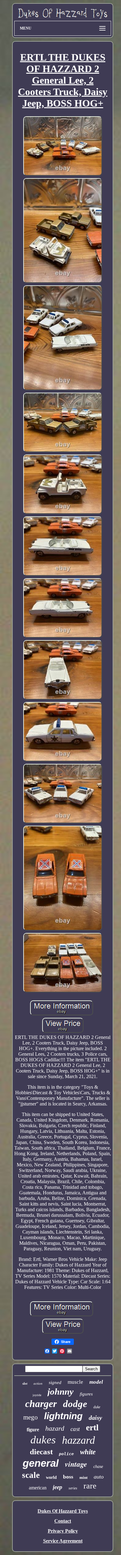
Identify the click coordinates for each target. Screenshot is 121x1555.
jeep (57, 1487)
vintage (76, 1464)
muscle (75, 1382)
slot (24, 1383)
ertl (92, 1427)
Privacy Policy (63, 1531)
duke (96, 1407)
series (73, 1488)
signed (55, 1382)
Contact (62, 1521)
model (96, 1382)
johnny (60, 1391)
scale (31, 1475)
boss (68, 1477)
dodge (75, 1403)
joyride (37, 1395)
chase (98, 1466)
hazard (54, 1428)
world (51, 1477)
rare (89, 1485)
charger (41, 1403)
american (38, 1487)
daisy (95, 1417)
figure (33, 1429)
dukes (43, 1440)
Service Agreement (63, 1540)
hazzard (78, 1440)
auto (99, 1477)
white (88, 1452)
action (38, 1383)
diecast (41, 1451)
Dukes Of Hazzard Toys (63, 1511)
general (41, 1463)
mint (83, 1477)
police (66, 1453)
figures (86, 1393)
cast (75, 1429)
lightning (63, 1416)
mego (30, 1417)
